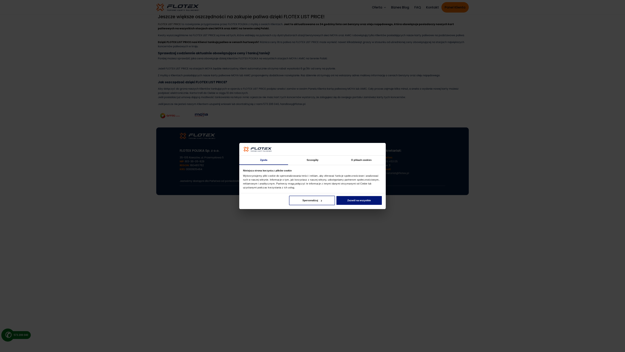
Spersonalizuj (310, 200)
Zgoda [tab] (263, 160)
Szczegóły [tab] (313, 160)
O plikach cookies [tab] (361, 160)
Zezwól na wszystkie (359, 200)
